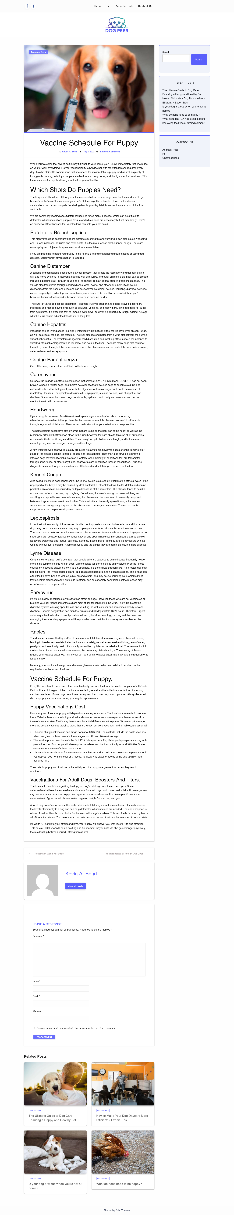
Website (37, 1011)
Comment (38, 936)
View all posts (75, 886)
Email (36, 996)
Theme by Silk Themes (117, 1210)
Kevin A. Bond (70, 151)
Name (36, 981)
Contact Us (145, 5)
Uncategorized (170, 158)
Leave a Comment (110, 151)
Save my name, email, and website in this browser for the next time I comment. (76, 1028)
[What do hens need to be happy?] (123, 1152)
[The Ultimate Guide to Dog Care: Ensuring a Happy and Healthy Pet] (55, 1084)
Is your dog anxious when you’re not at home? (55, 1185)
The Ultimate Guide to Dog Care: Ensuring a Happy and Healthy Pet (52, 1117)
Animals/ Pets (124, 5)
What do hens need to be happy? (119, 1183)
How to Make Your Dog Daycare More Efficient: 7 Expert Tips (122, 1117)
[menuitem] (98, 6)
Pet (108, 5)
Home (98, 5)
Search (166, 52)
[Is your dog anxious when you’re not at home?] (55, 1152)
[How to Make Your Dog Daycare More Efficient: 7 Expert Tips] (123, 1084)
